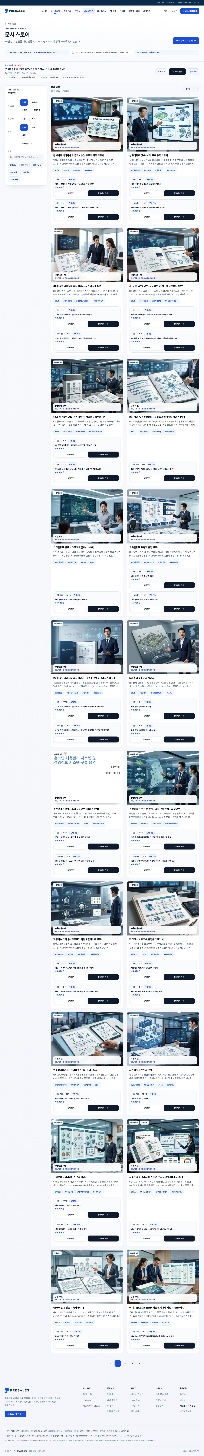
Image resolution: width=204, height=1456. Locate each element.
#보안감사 (97, 693)
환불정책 (159, 1405)
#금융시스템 (135, 1085)
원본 (24, 119)
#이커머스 (165, 1323)
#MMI (83, 562)
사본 (33, 119)
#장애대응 (170, 1085)
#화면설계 (78, 1323)
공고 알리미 (112, 1400)
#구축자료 (89, 1323)
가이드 (24, 110)
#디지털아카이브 (83, 1192)
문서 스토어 (88, 1394)
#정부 (57, 170)
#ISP (133, 432)
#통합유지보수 (149, 1085)
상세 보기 (161, 71)
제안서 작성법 (137, 1394)
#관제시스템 (72, 562)
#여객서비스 (82, 954)
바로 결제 (178, 71)
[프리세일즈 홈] (15, 11)
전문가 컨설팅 (113, 1411)
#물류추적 (144, 823)
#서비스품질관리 (145, 1192)
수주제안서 (36, 102)
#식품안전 (158, 170)
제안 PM (24, 165)
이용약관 (170, 2)
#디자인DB (69, 1192)
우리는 (183, 1394)
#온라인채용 (59, 823)
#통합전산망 (144, 432)
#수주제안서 (169, 432)
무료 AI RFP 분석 (15, 1414)
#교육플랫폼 (135, 562)
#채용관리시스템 (73, 823)
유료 (24, 135)
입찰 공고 (111, 1394)
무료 (33, 127)
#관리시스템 (67, 301)
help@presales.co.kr (82, 1436)
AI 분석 (110, 1405)
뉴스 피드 (135, 1400)
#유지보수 (88, 170)
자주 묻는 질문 (161, 1394)
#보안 (145, 954)
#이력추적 (147, 170)
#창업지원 (87, 1085)
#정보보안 (58, 693)
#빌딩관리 (142, 693)
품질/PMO (37, 165)
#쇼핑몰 (134, 1323)
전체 (24, 102)
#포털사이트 (59, 954)
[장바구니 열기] (165, 11)
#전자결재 (85, 693)
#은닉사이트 (155, 954)
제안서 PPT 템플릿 (91, 1405)
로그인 (196, 2)
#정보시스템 (171, 170)
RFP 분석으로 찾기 (184, 40)
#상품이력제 (135, 170)
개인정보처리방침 (184, 2)
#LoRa (169, 693)
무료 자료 (193, 71)
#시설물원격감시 (156, 693)
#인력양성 (161, 562)
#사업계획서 (75, 1085)
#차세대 (155, 1323)
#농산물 (134, 823)
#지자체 (66, 170)
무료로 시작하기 (190, 11)
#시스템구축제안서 (82, 301)
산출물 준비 (14, 179)
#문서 (97, 1085)
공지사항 (160, 2)
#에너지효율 (143, 301)
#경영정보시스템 (98, 823)
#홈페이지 (76, 170)
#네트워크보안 (149, 562)
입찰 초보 (13, 165)
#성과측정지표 (177, 1192)
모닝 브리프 (136, 1405)
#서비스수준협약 (161, 1192)
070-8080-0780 (109, 1436)
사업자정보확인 (186, 1411)
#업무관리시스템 (72, 693)
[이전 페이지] (110, 1363)
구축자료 (37, 110)
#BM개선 (144, 1323)
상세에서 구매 (103, 193)
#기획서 (67, 1323)
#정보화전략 (156, 432)
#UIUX (57, 1323)
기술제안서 (25, 172)
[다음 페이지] (139, 1363)
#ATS (86, 823)
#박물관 (58, 1192)
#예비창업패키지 (61, 1085)
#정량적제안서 (98, 301)
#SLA (160, 1085)
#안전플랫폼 (59, 562)
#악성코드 (134, 954)
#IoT (57, 301)
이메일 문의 (160, 1400)
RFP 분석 (13, 172)
